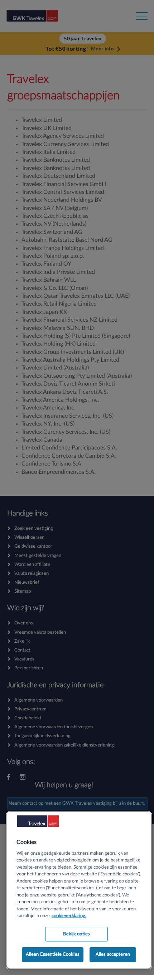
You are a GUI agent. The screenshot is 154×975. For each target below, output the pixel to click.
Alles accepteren (113, 954)
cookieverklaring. (69, 916)
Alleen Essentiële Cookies (53, 954)
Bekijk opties (76, 934)
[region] (79, 890)
